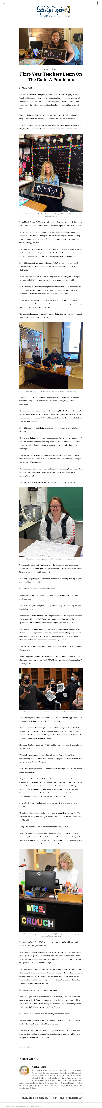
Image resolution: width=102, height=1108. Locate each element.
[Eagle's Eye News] (51, 12)
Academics (47, 69)
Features (55, 69)
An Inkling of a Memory (34, 1097)
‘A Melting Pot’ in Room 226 (67, 1097)
